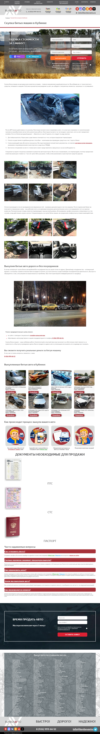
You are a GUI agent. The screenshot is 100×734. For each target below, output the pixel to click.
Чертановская (79, 700)
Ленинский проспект (39, 697)
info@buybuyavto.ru (87, 13)
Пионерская (58, 696)
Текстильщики (79, 670)
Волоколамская (16, 698)
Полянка (57, 673)
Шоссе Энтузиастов (80, 707)
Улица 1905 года (80, 688)
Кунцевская (36, 671)
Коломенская (37, 675)
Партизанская (58, 690)
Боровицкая (15, 675)
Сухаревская (79, 666)
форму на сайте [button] (74, 555)
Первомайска (58, 691)
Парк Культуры (58, 687)
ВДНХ (13, 705)
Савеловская (79, 667)
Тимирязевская (79, 672)
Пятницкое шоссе (59, 683)
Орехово (57, 667)
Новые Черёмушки (38, 711)
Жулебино (36, 660)
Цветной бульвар (80, 696)
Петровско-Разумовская (61, 693)
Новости (50, 2)
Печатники (57, 695)
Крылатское (36, 667)
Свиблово (57, 706)
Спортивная (79, 661)
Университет (79, 687)
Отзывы (27, 2)
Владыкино (15, 706)
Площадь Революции (60, 671)
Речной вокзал (58, 698)
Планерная (57, 697)
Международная (38, 701)
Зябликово (36, 661)
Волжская (14, 697)
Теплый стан (79, 671)
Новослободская (59, 663)
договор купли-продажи (83, 143)
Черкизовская (79, 698)
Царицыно (78, 697)
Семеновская (58, 708)
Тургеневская (79, 678)
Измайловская (37, 662)
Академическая (16, 662)
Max (18, 56)
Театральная (79, 683)
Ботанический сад (16, 676)
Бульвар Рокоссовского (18, 681)
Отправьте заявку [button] (14, 449)
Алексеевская (15, 665)
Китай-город (37, 690)
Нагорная (36, 713)
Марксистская (37, 707)
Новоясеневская (38, 710)
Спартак (78, 660)
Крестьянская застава (39, 665)
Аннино (14, 668)
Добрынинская (16, 710)
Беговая (14, 682)
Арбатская (15, 670)
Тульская (78, 677)
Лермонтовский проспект (40, 692)
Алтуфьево (15, 667)
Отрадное (57, 668)
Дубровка (14, 713)
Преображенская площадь (61, 676)
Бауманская (15, 692)
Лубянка (36, 695)
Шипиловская (79, 706)
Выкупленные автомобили (63, 2)
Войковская (15, 695)
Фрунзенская (79, 695)
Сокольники (58, 715)
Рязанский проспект (60, 703)
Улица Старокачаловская (82, 686)
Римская (57, 701)
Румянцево (57, 702)
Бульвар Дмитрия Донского (19, 680)
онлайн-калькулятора (37, 335)
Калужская (36, 683)
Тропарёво (78, 675)
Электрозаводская (80, 710)
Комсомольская (37, 676)
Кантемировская (38, 685)
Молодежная (37, 705)
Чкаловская (79, 703)
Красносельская (38, 682)
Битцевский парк (16, 672)
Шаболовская (79, 705)
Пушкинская (58, 682)
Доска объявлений (38, 2)
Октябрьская (58, 665)
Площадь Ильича (59, 685)
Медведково (37, 700)
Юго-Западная (79, 711)
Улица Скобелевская (81, 685)
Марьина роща (37, 708)
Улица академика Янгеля (82, 690)
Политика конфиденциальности (13, 733)
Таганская (78, 681)
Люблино (36, 696)
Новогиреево (58, 660)
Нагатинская (37, 712)
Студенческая (79, 665)
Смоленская (58, 712)
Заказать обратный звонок (33, 9)
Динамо (14, 707)
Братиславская (16, 677)
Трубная (78, 676)
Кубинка (93, 2)
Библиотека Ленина (17, 687)
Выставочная (15, 701)
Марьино (36, 698)
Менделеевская (37, 702)
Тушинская (78, 680)
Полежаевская (58, 672)
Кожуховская (37, 691)
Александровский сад (17, 663)
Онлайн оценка (17, 2)
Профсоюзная (58, 681)
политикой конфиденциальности (68, 629)
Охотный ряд (58, 670)
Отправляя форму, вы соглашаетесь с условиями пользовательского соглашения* (23, 61)
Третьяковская (79, 673)
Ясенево (78, 713)
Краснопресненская (39, 681)
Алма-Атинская (16, 666)
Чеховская (78, 701)
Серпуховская (58, 710)
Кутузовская (37, 673)
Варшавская (15, 703)
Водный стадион (16, 693)
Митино (36, 703)
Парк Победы (58, 688)
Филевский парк (80, 692)
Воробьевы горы (16, 700)
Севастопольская (59, 707)
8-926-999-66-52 (9, 356)
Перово (57, 692)
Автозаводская (16, 661)
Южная (77, 712)
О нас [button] (77, 2)
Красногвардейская (38, 680)
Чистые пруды (79, 702)
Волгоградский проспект (18, 696)
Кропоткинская (37, 666)
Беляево (14, 685)
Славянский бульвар (60, 711)
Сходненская (58, 705)
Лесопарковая (37, 693)
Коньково (36, 677)
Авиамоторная (16, 660)
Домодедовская (16, 711)
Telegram (35, 56)
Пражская (57, 675)
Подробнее (10, 392)
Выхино (14, 702)
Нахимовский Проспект (39, 715)
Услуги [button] (6, 2)
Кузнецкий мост (37, 668)
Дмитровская (15, 708)
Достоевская (15, 712)
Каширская (36, 687)
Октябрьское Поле (59, 666)
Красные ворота (38, 663)
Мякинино (36, 706)
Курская (36, 672)
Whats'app (43, 449)
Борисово (14, 673)
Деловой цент (15, 715)
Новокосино (58, 661)
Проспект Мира (58, 680)
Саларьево (78, 668)
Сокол (56, 713)
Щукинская (78, 708)
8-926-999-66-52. (58, 338)
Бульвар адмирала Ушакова (19, 678)
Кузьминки (36, 670)
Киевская (36, 688)
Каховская (36, 686)
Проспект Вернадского (60, 678)
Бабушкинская (16, 688)
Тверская (78, 682)
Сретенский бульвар (81, 662)
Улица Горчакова (80, 691)
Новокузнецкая (58, 662)
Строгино (78, 663)
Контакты (84, 2)
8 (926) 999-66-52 (34, 12)
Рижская (57, 700)
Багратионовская (16, 690)
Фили (77, 693)
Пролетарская (58, 677)
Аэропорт (14, 671)
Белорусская (15, 683)
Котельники (36, 678)
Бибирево (14, 686)
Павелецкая (58, 686)
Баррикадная (15, 691)
